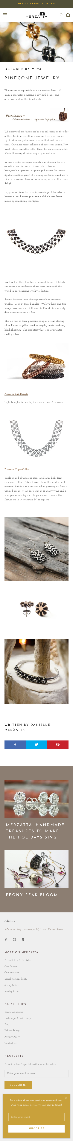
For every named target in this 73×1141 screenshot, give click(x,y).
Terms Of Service (13, 1012)
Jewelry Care (11, 991)
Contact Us (10, 1043)
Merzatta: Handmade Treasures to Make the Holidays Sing (35, 831)
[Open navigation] (5, 14)
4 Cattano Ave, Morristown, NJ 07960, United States (33, 929)
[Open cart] (68, 15)
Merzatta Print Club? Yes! (36, 4)
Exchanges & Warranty (17, 1018)
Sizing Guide (11, 985)
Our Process (10, 966)
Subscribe (36, 1128)
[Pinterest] (23, 939)
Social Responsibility (15, 979)
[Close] (66, 1098)
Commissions (11, 972)
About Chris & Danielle (17, 960)
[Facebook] (5, 939)
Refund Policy (11, 1030)
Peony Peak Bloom (32, 895)
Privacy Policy (12, 1036)
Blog (6, 1024)
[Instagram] (14, 939)
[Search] (61, 14)
